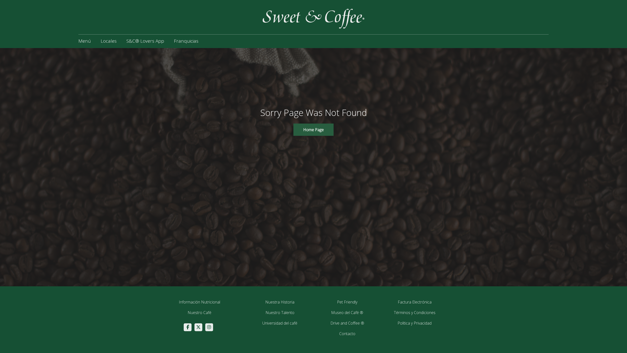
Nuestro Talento (279, 312)
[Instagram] (209, 327)
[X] (198, 327)
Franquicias (186, 41)
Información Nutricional (199, 302)
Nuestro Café (199, 312)
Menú (84, 41)
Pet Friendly (347, 302)
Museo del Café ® (347, 312)
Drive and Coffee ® (347, 323)
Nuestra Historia (279, 302)
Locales (109, 41)
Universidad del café (279, 323)
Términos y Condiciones (414, 312)
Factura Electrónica (415, 302)
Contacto (347, 333)
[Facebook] (188, 327)
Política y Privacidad (415, 323)
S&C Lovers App (145, 41)
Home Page (313, 129)
